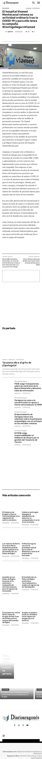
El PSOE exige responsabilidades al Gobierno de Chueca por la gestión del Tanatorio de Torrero (26, 437)
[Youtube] (27, 725)
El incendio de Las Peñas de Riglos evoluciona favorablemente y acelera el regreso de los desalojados (30, 582)
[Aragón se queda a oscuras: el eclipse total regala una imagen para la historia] (31, 604)
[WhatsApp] (28, 37)
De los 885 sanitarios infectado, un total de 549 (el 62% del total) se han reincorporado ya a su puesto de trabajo (11, 263)
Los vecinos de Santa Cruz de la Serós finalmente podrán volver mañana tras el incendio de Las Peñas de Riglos (11, 549)
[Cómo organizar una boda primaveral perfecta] (7, 665)
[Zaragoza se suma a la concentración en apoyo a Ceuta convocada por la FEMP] (7, 402)
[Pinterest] (22, 37)
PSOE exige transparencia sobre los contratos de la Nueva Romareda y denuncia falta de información (27, 387)
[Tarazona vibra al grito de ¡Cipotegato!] (22, 344)
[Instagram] (19, 725)
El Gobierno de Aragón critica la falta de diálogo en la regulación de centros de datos (11, 516)
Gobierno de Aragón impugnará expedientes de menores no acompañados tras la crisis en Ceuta (30, 517)
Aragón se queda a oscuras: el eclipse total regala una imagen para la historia (29, 617)
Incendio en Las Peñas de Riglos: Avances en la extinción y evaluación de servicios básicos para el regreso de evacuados (9, 584)
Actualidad (5, 8)
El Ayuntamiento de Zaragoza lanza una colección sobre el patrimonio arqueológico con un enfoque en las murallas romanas (28, 419)
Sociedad (5, 689)
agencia (10, 31)
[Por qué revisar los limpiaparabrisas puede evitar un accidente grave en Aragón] (17, 689)
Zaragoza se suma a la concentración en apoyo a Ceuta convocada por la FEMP (28, 402)
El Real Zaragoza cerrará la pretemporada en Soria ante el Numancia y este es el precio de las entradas (30, 550)
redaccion (12, 359)
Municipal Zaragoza (20, 381)
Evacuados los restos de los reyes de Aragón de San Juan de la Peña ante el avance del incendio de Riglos (11, 618)
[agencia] (3, 32)
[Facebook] (12, 37)
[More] (33, 37)
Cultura (4, 359)
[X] (17, 37)
